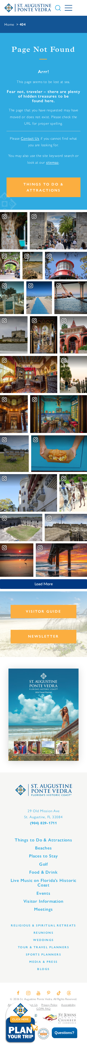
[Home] (27, 7)
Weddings (43, 940)
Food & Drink (43, 872)
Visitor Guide (43, 611)
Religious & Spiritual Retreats (43, 925)
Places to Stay (43, 856)
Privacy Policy (49, 1004)
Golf (43, 864)
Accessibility (68, 1004)
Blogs (43, 969)
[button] (61, 1032)
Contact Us (30, 138)
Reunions (43, 932)
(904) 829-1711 (43, 823)
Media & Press (43, 961)
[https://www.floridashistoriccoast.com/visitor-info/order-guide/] (43, 715)
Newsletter (43, 636)
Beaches (43, 848)
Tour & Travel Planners (43, 947)
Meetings (43, 909)
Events (43, 893)
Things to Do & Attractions (43, 187)
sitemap (52, 162)
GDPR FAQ (43, 1008)
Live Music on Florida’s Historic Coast (44, 883)
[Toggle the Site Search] (58, 8)
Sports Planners (43, 954)
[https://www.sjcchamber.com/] (59, 1018)
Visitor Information (43, 901)
